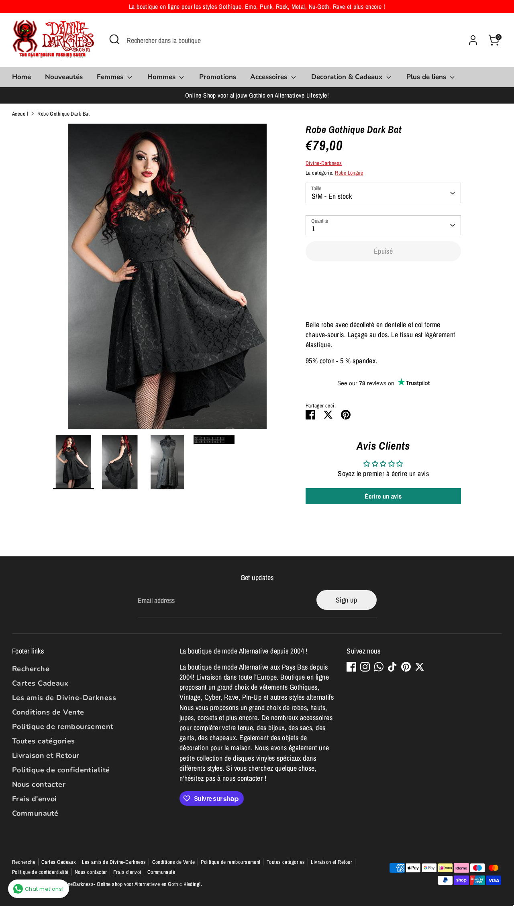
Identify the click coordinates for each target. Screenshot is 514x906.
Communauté (35, 813)
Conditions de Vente (48, 712)
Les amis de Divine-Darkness (64, 697)
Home (21, 76)
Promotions (217, 76)
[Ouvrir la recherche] (114, 39)
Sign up (346, 600)
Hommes (162, 76)
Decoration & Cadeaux (347, 76)
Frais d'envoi (34, 799)
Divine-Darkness (324, 163)
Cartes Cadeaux (40, 683)
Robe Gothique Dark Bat (63, 113)
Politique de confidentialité (61, 770)
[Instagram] (365, 667)
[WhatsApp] (378, 667)
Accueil (20, 113)
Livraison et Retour (46, 755)
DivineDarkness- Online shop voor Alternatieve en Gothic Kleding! (130, 884)
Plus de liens (427, 76)
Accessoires (269, 76)
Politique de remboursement (63, 726)
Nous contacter (38, 784)
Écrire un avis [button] (383, 496)
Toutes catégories (43, 741)
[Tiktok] (392, 667)
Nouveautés (64, 76)
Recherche (30, 669)
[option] (167, 279)
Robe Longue (349, 172)
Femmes (111, 76)
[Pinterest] (406, 667)
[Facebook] (351, 667)
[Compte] (473, 40)
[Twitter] (419, 667)
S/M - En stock (332, 196)
